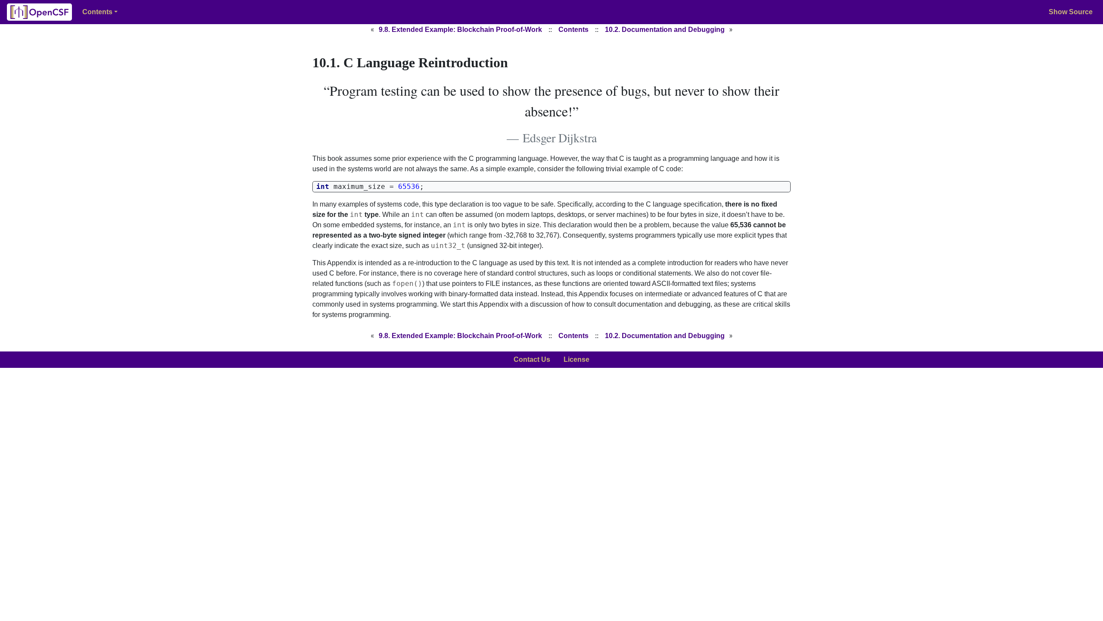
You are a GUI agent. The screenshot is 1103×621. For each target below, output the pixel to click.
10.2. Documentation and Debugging (665, 29)
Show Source (1071, 12)
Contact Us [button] (532, 359)
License (576, 359)
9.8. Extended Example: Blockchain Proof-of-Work (460, 29)
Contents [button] (97, 12)
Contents (573, 29)
